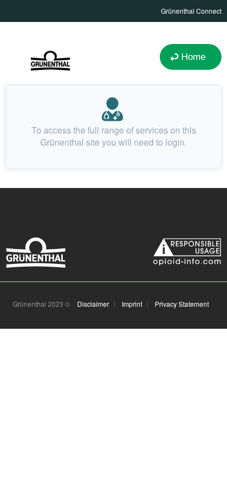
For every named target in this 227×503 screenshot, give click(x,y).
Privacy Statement (182, 304)
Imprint (132, 304)
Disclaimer (93, 304)
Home (193, 57)
